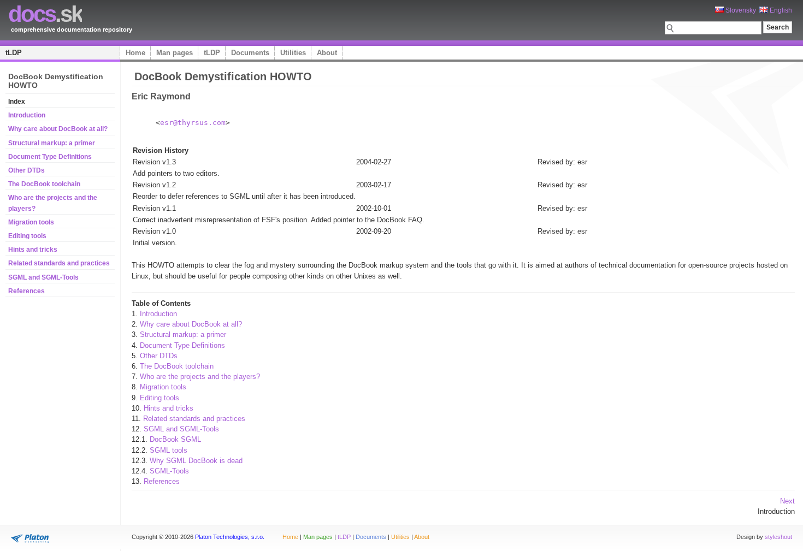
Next (787, 501)
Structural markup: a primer (51, 143)
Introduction (26, 115)
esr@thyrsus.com (193, 123)
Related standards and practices (59, 263)
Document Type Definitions (50, 156)
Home (135, 53)
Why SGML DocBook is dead (196, 461)
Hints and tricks (32, 249)
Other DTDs (26, 170)
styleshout (778, 537)
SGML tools (168, 450)
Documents (250, 53)
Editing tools (27, 236)
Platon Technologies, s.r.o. (229, 537)
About (327, 53)
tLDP (13, 53)
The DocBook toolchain (44, 184)
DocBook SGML (175, 439)
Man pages (174, 53)
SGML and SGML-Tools (43, 277)
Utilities (293, 53)
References (26, 291)
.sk (45, 14)
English (780, 10)
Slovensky (740, 10)
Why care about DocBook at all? (58, 129)
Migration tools (31, 222)
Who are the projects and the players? (200, 376)
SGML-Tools (169, 471)
